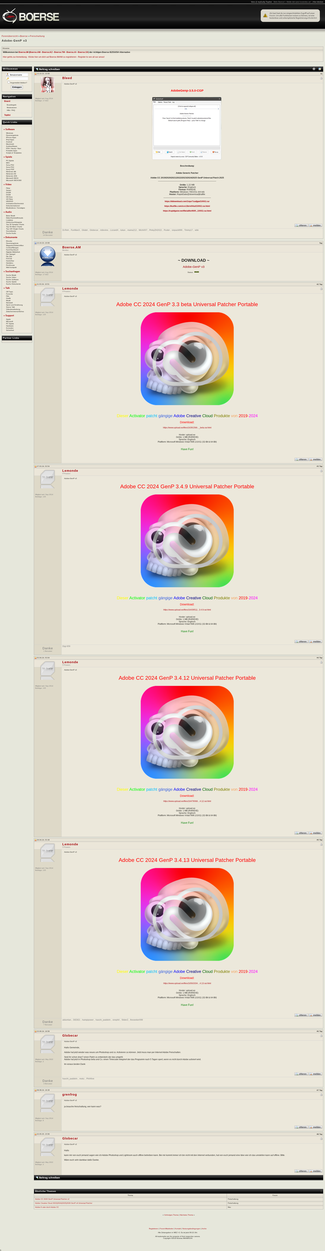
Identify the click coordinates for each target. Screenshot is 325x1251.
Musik (8, 300)
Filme (8, 188)
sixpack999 (177, 230)
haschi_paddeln (103, 1020)
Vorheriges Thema (171, 1215)
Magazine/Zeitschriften (15, 245)
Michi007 (143, 230)
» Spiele (8, 157)
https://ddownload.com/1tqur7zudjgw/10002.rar (187, 201)
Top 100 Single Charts (15, 229)
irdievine (104, 230)
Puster (167, 230)
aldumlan (66, 1020)
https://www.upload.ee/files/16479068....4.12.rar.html (187, 801)
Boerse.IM (23, 52)
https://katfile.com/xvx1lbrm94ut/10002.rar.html (187, 206)
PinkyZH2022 (155, 230)
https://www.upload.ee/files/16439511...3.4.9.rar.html (187, 610)
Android (9, 142)
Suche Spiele (11, 282)
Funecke (9, 294)
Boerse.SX (83, 52)
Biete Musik (10, 216)
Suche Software (12, 279)
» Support (9, 315)
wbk (197, 230)
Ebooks (9, 241)
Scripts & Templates (13, 153)
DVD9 (8, 195)
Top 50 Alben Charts (14, 227)
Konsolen (10, 328)
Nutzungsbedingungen (191, 1229)
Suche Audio (11, 233)
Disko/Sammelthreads (14, 218)
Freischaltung (37, 36)
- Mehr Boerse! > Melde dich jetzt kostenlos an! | (297, 2)
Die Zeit (9, 256)
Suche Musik (11, 275)
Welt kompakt (11, 267)
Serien (8, 190)
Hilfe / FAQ (11, 110)
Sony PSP (10, 169)
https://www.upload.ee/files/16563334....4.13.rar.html (187, 983)
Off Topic (9, 292)
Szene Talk (10, 307)
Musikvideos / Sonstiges (15, 208)
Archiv (204, 1229)
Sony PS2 (10, 165)
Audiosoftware (11, 146)
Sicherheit (10, 330)
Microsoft (9, 321)
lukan (122, 230)
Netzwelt (9, 303)
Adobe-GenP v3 (193, 266)
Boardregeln (11, 105)
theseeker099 (136, 1020)
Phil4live (90, 1078)
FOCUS (9, 259)
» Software (9, 129)
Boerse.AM (35, 52)
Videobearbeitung (13, 309)
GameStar (10, 261)
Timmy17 (188, 230)
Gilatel (85, 230)
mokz (81, 1078)
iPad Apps (10, 140)
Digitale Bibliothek (13, 252)
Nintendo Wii (11, 172)
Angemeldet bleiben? (18, 83)
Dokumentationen (13, 206)
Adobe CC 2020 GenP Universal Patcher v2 (52, 1199)
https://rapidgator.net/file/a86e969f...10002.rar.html (187, 211)
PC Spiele (10, 324)
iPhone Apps (11, 137)
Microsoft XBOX (12, 178)
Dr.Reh (65, 230)
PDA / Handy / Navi (13, 148)
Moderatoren (12, 107)
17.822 (45, 101)
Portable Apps (11, 151)
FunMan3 (75, 230)
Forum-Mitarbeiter (166, 1229)
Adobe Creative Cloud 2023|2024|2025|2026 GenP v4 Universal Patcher (63, 1203)
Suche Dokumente (13, 284)
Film (7, 296)
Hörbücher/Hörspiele (14, 222)
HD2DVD (9, 201)
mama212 (132, 230)
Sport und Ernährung (14, 305)
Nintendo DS (11, 174)
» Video (8, 184)
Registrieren (153, 1229)
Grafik (8, 298)
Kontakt (178, 1229)
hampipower (88, 1020)
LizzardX (114, 230)
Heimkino (9, 263)
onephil (116, 1020)
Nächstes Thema (186, 1215)
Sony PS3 (10, 167)
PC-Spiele (10, 161)
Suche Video (11, 277)
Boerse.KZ (47, 52)
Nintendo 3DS (11, 176)
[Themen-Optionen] (314, 70)
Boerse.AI (71, 52)
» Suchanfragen (12, 271)
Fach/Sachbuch (12, 250)
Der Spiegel (10, 254)
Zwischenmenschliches (15, 311)
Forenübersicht (10, 36)
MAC (8, 163)
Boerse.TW (59, 52)
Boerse (24, 36)
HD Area (9, 197)
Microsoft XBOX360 (13, 180)
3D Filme (9, 199)
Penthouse (10, 265)
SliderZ (125, 1020)
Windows (9, 133)
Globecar (94, 230)
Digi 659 (66, 646)
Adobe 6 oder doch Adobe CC (47, 1207)
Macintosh (10, 144)
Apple (8, 319)
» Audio (8, 212)
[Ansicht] (319, 70)
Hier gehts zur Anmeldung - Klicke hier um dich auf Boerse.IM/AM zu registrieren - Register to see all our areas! (53, 57)
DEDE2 (76, 1020)
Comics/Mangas (12, 248)
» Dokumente (10, 237)
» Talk (7, 288)
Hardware (10, 326)
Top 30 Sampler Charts (15, 224)
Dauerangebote (12, 135)
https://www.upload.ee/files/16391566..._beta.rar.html (187, 427)
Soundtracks (11, 231)
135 (44, 314)
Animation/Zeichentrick (15, 203)
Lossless (9, 220)
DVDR (8, 192)
